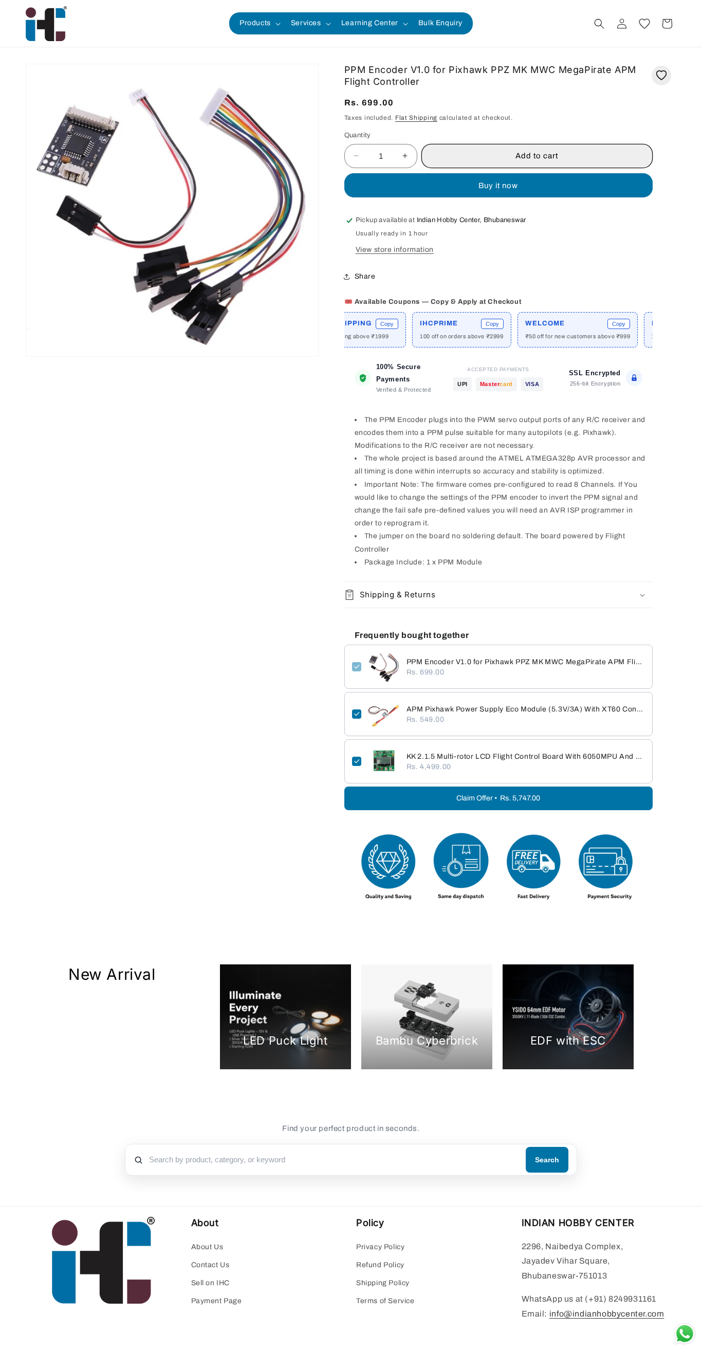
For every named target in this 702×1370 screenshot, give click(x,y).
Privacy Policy (380, 1247)
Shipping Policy (383, 1283)
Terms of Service (385, 1301)
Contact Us (210, 1265)
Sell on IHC (210, 1283)
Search (547, 1160)
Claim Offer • (498, 798)
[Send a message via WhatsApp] (685, 1334)
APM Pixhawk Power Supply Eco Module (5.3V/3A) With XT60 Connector (526, 709)
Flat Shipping (416, 117)
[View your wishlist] (644, 23)
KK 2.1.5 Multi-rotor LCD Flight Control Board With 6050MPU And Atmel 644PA (526, 756)
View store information (395, 249)
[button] (259, 23)
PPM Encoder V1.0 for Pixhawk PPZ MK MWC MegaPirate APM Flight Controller (526, 662)
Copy (360, 324)
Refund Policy (380, 1265)
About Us (207, 1247)
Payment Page (216, 1301)
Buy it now (498, 185)
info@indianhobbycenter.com (606, 1313)
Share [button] (365, 276)
